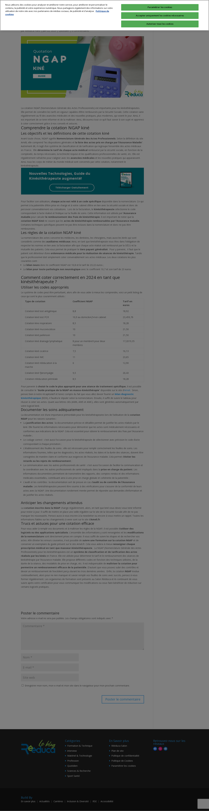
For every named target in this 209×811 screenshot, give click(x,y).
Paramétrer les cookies (160, 7)
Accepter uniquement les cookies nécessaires (160, 15)
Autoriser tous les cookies (159, 23)
